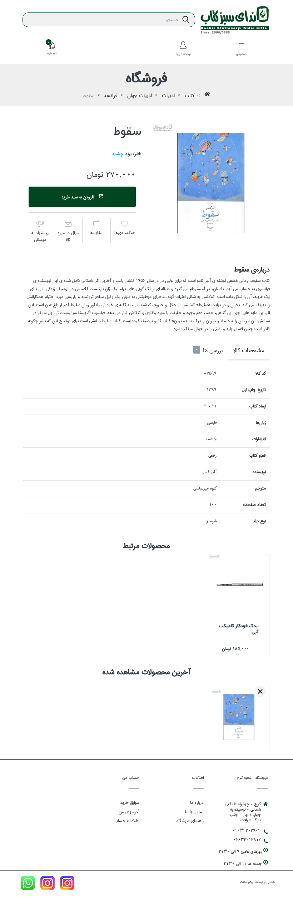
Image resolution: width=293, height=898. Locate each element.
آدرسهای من (129, 812)
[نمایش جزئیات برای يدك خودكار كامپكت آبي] (238, 584)
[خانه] (207, 96)
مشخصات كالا (248, 350)
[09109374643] (28, 884)
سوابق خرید (129, 802)
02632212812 (247, 839)
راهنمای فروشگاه (190, 821)
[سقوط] (211, 182)
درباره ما (197, 802)
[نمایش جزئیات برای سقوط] (239, 717)
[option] (211, 182)
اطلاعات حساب (126, 821)
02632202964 (247, 830)
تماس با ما (194, 812)
